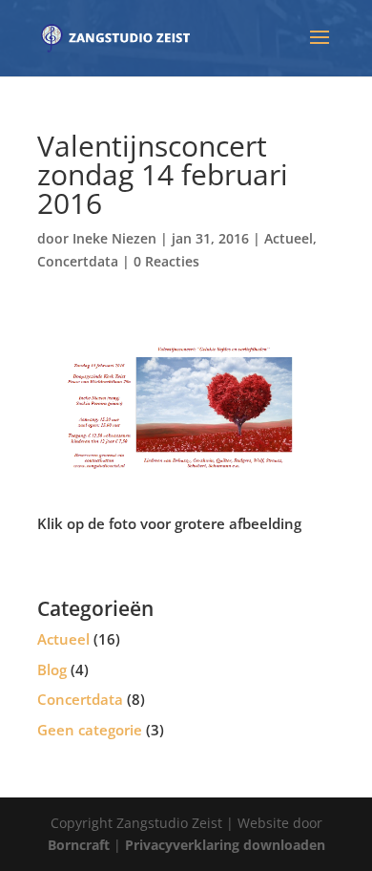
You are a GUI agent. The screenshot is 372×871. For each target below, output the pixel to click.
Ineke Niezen (114, 238)
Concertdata (77, 261)
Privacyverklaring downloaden (225, 845)
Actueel (288, 238)
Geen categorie (89, 730)
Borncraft (79, 845)
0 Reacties (166, 261)
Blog (52, 670)
